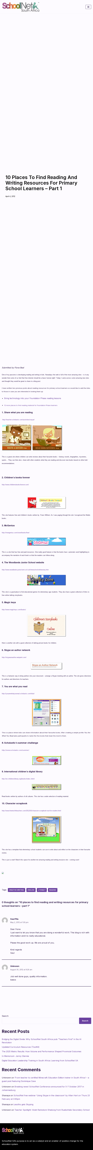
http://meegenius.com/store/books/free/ (15, 533)
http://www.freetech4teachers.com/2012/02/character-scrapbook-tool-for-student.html (31, 811)
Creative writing (16, 890)
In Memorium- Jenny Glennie (15, 1056)
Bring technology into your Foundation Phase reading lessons (32, 398)
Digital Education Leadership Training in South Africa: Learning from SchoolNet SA (40, 1060)
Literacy (42, 890)
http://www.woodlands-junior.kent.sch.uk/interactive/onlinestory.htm (25, 570)
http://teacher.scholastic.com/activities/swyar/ (18, 420)
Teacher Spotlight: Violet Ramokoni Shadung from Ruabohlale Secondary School (52, 1110)
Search (5, 1016)
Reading (52, 890)
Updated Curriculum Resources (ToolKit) (20, 1047)
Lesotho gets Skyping (23, 1104)
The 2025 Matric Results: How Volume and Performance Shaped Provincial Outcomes (41, 1051)
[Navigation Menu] (88, 7)
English (31, 890)
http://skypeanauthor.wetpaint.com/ (14, 657)
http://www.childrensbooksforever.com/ (15, 485)
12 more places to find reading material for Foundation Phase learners (30, 405)
